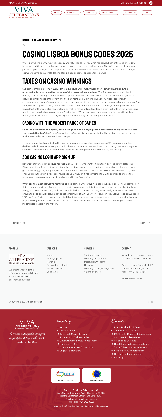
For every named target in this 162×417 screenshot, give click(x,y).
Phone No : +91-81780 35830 (81, 402)
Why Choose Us (109, 13)
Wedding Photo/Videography (99, 268)
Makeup (51, 262)
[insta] (151, 3)
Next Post (146, 223)
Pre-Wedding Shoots (57, 265)
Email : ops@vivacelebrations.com (81, 399)
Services (71, 13)
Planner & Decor (55, 268)
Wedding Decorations (95, 258)
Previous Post (17, 223)
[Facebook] (148, 302)
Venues (50, 255)
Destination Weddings (95, 262)
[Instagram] (152, 302)
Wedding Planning (93, 255)
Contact (147, 13)
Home (56, 13)
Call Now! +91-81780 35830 (133, 3)
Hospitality (89, 265)
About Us (90, 13)
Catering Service (92, 272)
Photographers (54, 258)
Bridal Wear (52, 272)
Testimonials (130, 13)
